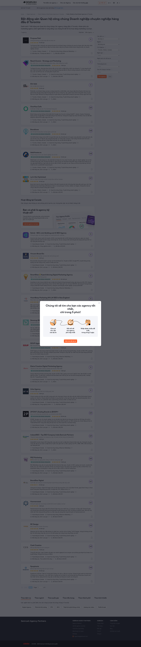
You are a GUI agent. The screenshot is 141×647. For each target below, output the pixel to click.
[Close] (99, 303)
